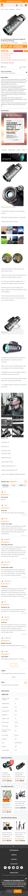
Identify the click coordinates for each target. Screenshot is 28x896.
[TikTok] (21, 867)
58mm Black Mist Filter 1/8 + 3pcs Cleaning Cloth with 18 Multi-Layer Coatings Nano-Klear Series (7, 806)
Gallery (18, 150)
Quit (9, 891)
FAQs (23, 150)
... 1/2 (14, 665)
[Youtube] (17, 867)
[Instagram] (9, 867)
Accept (17, 891)
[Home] (2, 5)
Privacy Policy (20, 886)
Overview (4, 150)
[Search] (21, 5)
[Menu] (17, 5)
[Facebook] (5, 867)
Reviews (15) (11, 150)
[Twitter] (13, 867)
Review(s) (14, 43)
